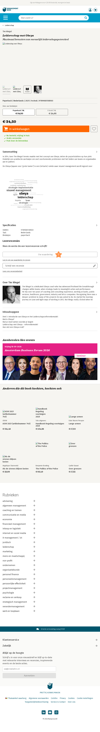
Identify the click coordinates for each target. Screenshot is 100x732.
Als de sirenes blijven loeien (16, 469)
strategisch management (15, 602)
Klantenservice (11, 639)
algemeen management (14, 505)
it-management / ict (12, 537)
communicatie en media (14, 515)
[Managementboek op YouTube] (50, 712)
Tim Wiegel (7, 31)
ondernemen (9, 565)
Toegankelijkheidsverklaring (36, 702)
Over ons (71, 702)
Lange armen (75, 424)
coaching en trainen (12, 510)
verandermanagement (13, 606)
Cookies (71, 698)
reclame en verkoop (12, 597)
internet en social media (14, 533)
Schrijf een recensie (14, 265)
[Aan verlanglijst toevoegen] (94, 129)
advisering (8, 501)
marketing (7, 551)
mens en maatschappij (13, 556)
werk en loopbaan (11, 611)
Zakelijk (7, 645)
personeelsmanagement (14, 579)
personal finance (11, 574)
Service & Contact (58, 702)
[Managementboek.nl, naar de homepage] (10, 11)
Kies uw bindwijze (10, 106)
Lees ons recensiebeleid (12, 271)
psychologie (8, 592)
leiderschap (8, 547)
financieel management (14, 524)
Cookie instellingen (85, 698)
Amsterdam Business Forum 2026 (27, 350)
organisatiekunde (11, 570)
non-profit (7, 560)
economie (7, 519)
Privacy (63, 698)
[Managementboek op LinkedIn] (44, 712)
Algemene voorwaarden (39, 698)
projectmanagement (12, 588)
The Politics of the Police (47, 469)
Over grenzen (75, 469)
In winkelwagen (19, 129)
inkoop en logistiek (12, 528)
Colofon (54, 698)
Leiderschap (9, 25)
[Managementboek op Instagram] (56, 712)
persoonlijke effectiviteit (14, 583)
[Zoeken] (86, 17)
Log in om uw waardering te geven (16, 260)
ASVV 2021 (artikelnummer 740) (16, 424)
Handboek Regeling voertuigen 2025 (50, 425)
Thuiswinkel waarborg (17, 698)
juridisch (7, 542)
